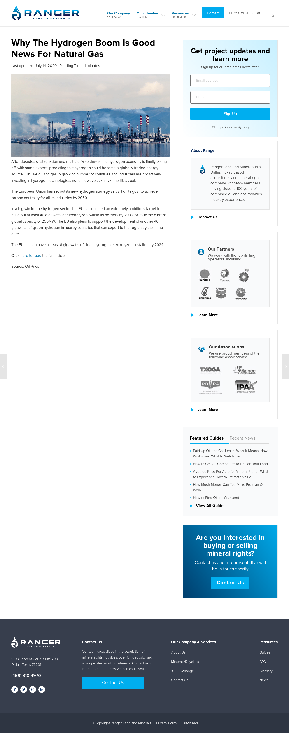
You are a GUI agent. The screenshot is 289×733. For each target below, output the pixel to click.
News (263, 680)
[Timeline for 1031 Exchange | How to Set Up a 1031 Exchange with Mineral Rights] (285, 366)
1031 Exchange (182, 671)
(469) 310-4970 (26, 675)
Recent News (242, 438)
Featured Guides (207, 438)
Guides (264, 652)
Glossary (266, 671)
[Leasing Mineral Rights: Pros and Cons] (3, 366)
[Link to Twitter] (23, 689)
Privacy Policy (166, 723)
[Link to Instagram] (32, 689)
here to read (30, 256)
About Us (178, 652)
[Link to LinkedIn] (41, 689)
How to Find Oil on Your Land (216, 498)
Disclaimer (190, 723)
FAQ (262, 662)
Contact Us (207, 217)
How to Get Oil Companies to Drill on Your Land (230, 464)
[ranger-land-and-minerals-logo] (45, 17)
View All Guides (211, 506)
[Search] (273, 13)
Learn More (207, 315)
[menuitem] (118, 13)
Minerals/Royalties (185, 662)
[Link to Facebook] (14, 689)
